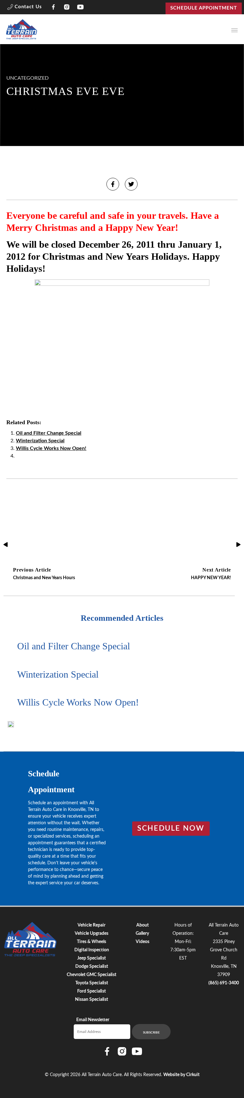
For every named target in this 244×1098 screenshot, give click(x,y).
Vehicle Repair (91, 925)
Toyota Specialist (91, 983)
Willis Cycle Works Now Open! (51, 448)
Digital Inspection (91, 950)
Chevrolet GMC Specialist (91, 975)
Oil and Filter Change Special (48, 433)
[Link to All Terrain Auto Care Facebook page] (53, 8)
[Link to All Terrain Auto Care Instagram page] (67, 8)
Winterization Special (40, 440)
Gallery (142, 933)
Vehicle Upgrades (91, 933)
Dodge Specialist (91, 966)
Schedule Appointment (203, 8)
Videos (142, 942)
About (142, 925)
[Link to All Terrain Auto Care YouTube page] (80, 8)
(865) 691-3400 (223, 983)
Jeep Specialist (91, 958)
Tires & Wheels (91, 942)
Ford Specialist (91, 991)
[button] (25, 8)
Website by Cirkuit (181, 1075)
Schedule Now (171, 828)
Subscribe (151, 1032)
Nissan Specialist (91, 999)
